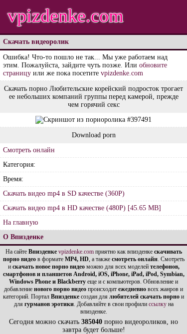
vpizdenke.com (65, 15)
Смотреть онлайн (29, 150)
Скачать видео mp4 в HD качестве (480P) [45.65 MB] (82, 208)
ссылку (158, 304)
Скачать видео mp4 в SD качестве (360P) (64, 193)
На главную (20, 222)
